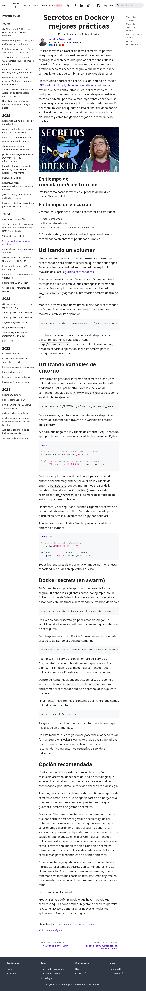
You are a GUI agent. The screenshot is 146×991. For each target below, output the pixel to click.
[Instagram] (57, 45)
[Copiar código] (116, 322)
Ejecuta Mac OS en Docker (15, 282)
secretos (57, 924)
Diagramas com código (13, 327)
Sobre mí (16, 5)
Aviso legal (46, 978)
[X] (60, 45)
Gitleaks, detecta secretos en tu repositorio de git (17, 306)
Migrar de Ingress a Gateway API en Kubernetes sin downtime (18, 42)
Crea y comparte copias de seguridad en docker (15, 360)
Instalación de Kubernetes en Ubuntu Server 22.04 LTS (16, 259)
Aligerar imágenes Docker (15, 322)
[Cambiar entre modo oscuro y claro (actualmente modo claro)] (111, 5)
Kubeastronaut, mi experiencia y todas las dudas (18, 122)
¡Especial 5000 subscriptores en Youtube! (17, 251)
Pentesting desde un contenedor (18, 367)
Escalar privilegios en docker (16, 377)
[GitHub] (53, 45)
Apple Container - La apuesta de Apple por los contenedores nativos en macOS (17, 93)
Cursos (26, 5)
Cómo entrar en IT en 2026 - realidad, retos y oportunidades (17, 71)
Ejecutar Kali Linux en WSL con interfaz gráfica (17, 268)
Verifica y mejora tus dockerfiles (17, 312)
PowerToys (7, 340)
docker (67, 924)
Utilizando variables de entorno (131, 27)
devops (91, 924)
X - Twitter (115, 973)
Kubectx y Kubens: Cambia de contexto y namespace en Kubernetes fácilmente (16, 169)
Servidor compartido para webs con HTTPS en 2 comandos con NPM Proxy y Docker (17, 227)
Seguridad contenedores (78, 272)
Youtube (11, 973)
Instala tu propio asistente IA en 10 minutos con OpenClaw (17, 51)
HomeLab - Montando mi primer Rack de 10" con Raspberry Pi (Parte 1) (18, 104)
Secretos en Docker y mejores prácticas (16, 243)
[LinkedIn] (50, 45)
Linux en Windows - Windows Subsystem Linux (16, 406)
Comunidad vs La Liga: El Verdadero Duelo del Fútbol (15, 148)
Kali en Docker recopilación (15, 413)
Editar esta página (52, 930)
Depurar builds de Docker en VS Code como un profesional (18, 131)
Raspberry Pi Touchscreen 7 (15, 382)
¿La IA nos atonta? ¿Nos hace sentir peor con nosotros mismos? (16, 32)
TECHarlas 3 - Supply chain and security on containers (74, 85)
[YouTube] (63, 45)
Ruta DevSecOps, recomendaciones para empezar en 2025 (18, 186)
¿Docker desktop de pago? (15, 438)
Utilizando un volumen (132, 18)
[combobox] (129, 5)
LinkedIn (114, 969)
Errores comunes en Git (13, 399)
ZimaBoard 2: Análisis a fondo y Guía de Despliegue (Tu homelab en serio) (18, 61)
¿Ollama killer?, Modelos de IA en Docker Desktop (16, 196)
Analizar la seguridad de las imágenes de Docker (15, 432)
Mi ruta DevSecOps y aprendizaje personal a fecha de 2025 (18, 205)
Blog (36, 5)
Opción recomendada (132, 43)
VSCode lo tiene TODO (13, 236)
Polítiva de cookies (51, 973)
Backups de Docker (11, 177)
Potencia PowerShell (12, 372)
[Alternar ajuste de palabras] (110, 322)
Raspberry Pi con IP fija (13, 219)
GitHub (79, 973)
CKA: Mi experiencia (12, 353)
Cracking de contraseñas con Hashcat (16, 289)
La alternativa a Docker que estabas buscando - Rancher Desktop (16, 421)
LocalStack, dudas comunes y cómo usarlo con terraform (16, 139)
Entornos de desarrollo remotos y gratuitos (17, 276)
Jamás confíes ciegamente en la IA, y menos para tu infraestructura (17, 158)
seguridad (79, 924)
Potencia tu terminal (12, 394)
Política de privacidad (52, 969)
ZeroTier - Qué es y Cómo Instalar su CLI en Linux (14, 334)
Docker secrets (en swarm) (134, 35)
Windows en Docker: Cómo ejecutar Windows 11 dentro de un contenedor (17, 81)
